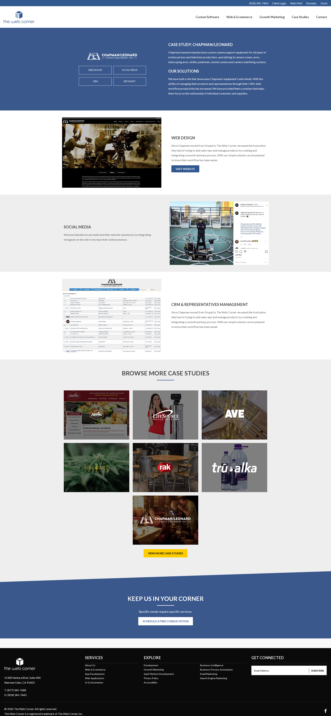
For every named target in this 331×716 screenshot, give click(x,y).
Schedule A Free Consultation (166, 621)
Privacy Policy (151, 678)
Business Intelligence (211, 665)
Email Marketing (208, 673)
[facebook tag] (324, 711)
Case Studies (300, 17)
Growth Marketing (272, 17)
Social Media (130, 70)
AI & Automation (94, 682)
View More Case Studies (165, 553)
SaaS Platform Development (159, 673)
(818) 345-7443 (258, 3)
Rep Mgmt (130, 81)
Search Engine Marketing (213, 678)
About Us (90, 665)
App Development (95, 673)
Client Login (279, 3)
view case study (82, 435)
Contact (321, 17)
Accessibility (150, 682)
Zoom (324, 3)
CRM (95, 81)
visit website (185, 168)
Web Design (95, 70)
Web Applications (94, 678)
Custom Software (207, 17)
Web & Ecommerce (239, 17)
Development (151, 665)
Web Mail (296, 3)
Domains (311, 3)
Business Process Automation (216, 669)
